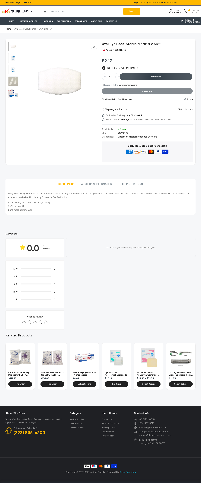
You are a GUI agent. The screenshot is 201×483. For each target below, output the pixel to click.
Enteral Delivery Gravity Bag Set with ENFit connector (52, 373)
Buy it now (147, 91)
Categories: (108, 137)
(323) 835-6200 (192, 22)
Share (190, 99)
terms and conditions (128, 85)
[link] (29, 348)
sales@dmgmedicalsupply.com (153, 431)
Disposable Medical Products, (133, 136)
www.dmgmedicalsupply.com (153, 427)
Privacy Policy (108, 436)
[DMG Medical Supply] (17, 11)
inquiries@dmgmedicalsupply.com (155, 435)
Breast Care (81, 21)
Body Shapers (64, 21)
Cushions (48, 21)
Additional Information (96, 184)
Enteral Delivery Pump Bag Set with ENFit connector (19, 373)
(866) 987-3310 (146, 423)
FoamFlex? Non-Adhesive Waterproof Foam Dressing (147, 373)
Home (8, 29)
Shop (12, 21)
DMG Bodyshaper (77, 427)
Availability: (108, 129)
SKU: (104, 133)
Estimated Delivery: (116, 115)
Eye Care (152, 136)
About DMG (96, 21)
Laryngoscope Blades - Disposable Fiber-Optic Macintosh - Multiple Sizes (180, 373)
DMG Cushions (76, 423)
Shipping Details (109, 427)
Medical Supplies (77, 419)
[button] (35, 268)
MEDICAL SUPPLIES (29, 21)
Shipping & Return (131, 184)
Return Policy (108, 432)
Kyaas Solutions (128, 472)
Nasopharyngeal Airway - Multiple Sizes (84, 373)
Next (188, 366)
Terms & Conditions (110, 423)
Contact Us (111, 21)
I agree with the (120, 85)
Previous (12, 366)
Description (66, 184)
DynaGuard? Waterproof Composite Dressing (116, 373)
